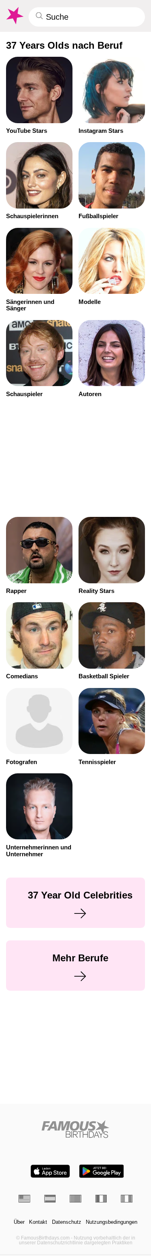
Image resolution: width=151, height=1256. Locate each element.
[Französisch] (101, 1198)
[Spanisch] (50, 1198)
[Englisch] (24, 1198)
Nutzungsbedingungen (111, 1222)
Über (19, 1222)
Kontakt (38, 1222)
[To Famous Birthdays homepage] (14, 16)
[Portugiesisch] (75, 1198)
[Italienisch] (126, 1198)
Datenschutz (66, 1222)
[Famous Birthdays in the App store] (50, 1171)
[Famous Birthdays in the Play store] (101, 1171)
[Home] (75, 1129)
